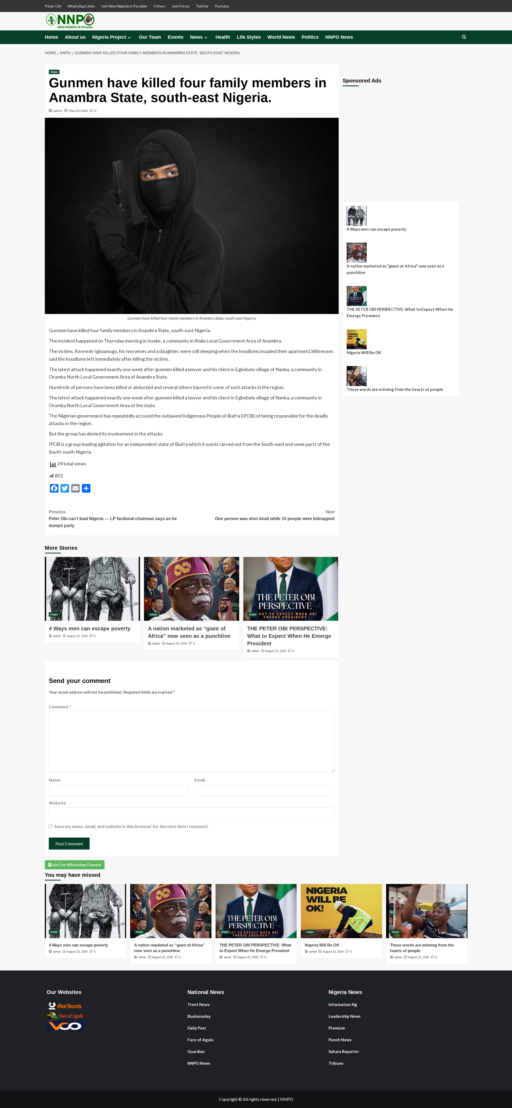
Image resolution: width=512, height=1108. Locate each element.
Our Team (150, 37)
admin (57, 111)
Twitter (202, 6)
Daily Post (196, 1028)
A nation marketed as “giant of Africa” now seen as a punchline (395, 269)
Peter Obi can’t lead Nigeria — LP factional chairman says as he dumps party (113, 519)
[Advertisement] (405, 140)
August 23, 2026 (77, 636)
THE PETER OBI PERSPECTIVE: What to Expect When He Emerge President (289, 636)
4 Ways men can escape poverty (89, 628)
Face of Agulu (200, 1039)
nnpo (54, 71)
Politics (310, 37)
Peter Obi (53, 6)
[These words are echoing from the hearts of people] (426, 911)
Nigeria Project (109, 37)
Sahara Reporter (344, 1051)
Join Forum (181, 6)
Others (159, 6)
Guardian (196, 1051)
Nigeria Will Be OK (364, 352)
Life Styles (249, 37)
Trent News (198, 1004)
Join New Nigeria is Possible (124, 6)
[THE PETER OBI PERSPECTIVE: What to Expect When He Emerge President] (290, 588)
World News (281, 37)
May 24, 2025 (78, 111)
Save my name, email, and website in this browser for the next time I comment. (131, 826)
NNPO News (339, 37)
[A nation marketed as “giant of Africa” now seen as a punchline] (191, 588)
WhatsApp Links (81, 6)
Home (51, 37)
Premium (337, 1028)
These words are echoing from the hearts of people (395, 389)
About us (75, 37)
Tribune (336, 1063)
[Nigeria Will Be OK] (341, 911)
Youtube (222, 6)
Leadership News (345, 1016)
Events (175, 37)
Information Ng (343, 1004)
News (196, 37)
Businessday (199, 1016)
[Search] (464, 37)
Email (199, 779)
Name (55, 779)
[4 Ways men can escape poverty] (92, 588)
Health (222, 37)
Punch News (340, 1039)
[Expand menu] (129, 37)
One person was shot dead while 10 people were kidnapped (275, 515)
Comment (60, 706)
